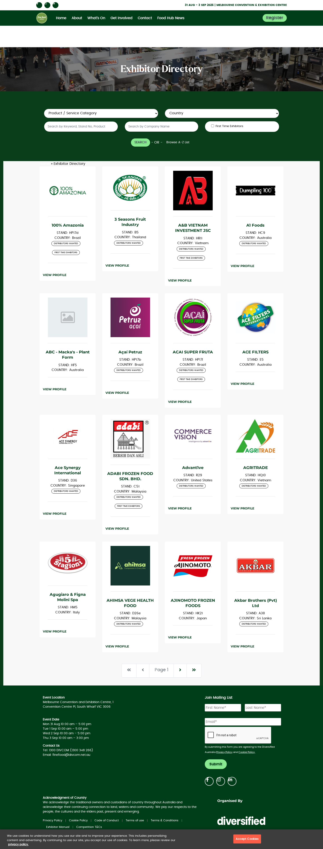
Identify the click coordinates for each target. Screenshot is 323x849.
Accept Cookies (247, 838)
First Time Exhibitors (229, 126)
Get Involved (121, 18)
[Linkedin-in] (55, 5)
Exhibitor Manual (57, 827)
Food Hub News (170, 18)
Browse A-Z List (177, 142)
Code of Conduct (106, 820)
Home (61, 18)
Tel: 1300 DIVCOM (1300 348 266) (68, 750)
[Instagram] (47, 5)
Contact (145, 18)
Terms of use (135, 820)
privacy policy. (18, 844)
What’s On (96, 18)
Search (140, 142)
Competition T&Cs (89, 827)
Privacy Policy (224, 752)
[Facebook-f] (39, 5)
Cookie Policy (78, 820)
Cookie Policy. (246, 752)
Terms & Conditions (164, 820)
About (77, 18)
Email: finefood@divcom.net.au (66, 754)
